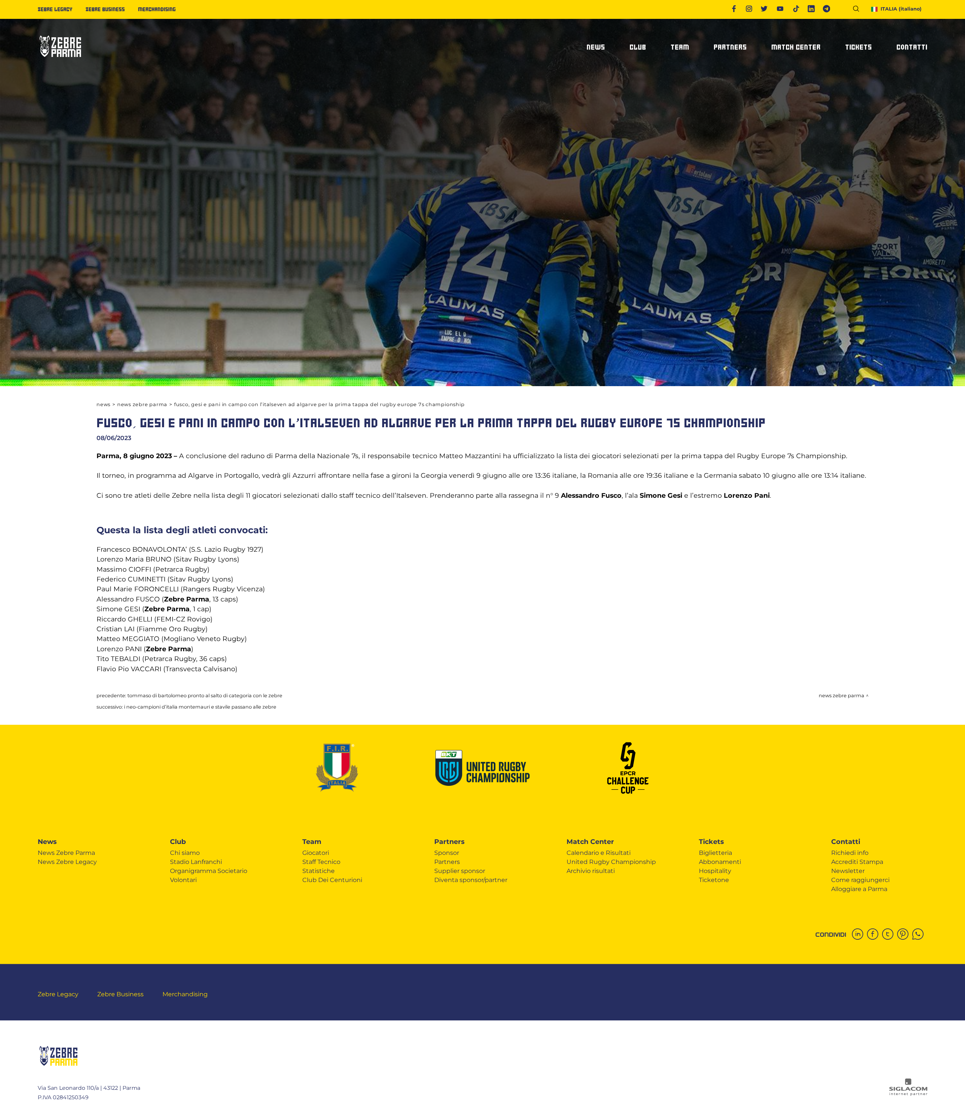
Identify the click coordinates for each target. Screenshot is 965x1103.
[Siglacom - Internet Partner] (908, 1093)
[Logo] (60, 60)
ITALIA (901, 9)
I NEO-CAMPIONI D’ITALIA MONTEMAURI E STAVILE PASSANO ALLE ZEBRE (200, 707)
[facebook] (874, 934)
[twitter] (889, 934)
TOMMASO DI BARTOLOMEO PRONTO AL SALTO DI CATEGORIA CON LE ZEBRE (204, 695)
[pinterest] (904, 934)
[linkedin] (859, 934)
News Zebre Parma (142, 404)
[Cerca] (859, 10)
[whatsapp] (919, 934)
